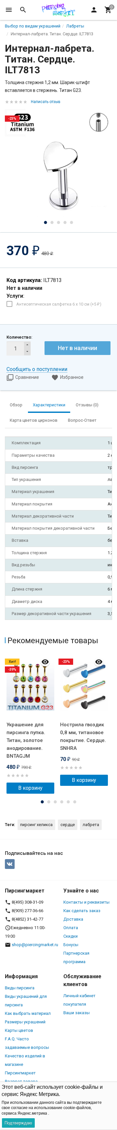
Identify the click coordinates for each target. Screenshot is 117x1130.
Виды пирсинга (19, 987)
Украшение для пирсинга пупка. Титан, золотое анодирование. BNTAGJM (25, 740)
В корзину (30, 788)
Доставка (73, 919)
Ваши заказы (76, 1012)
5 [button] (71, 222)
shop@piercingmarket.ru (35, 944)
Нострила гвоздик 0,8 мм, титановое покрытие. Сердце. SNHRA (83, 736)
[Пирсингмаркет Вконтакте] (10, 864)
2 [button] (52, 222)
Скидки (70, 936)
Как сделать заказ (81, 910)
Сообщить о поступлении (36, 369)
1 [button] (45, 222)
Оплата (70, 927)
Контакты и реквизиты (86, 902)
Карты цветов (19, 1030)
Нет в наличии (77, 347)
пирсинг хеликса (36, 824)
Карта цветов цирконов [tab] (34, 420)
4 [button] (65, 222)
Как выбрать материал (28, 1013)
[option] (58, 163)
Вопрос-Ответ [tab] (82, 420)
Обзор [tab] (16, 404)
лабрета (91, 824)
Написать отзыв (45, 101)
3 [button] (58, 222)
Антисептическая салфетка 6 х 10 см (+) (58, 304)
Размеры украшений (25, 1021)
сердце (67, 824)
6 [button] (75, 802)
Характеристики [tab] (49, 404)
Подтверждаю (18, 1123)
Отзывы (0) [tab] (87, 404)
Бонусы (70, 944)
